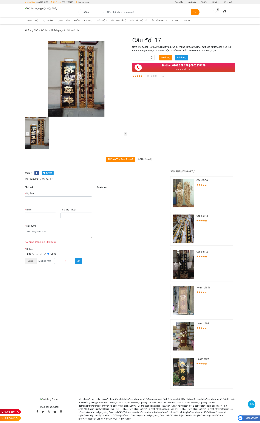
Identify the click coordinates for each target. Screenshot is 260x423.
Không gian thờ (83, 20)
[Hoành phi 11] (183, 300)
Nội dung (30, 225)
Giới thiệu (192, 2)
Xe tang (174, 20)
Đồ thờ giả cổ (118, 20)
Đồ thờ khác (158, 20)
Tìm (195, 12)
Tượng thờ (62, 20)
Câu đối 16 (202, 180)
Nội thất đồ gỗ (138, 20)
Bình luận (29, 187)
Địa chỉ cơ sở (83, 2)
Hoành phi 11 (203, 287)
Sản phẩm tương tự (182, 171)
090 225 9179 (42, 2)
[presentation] (27, 134)
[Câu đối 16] (183, 193)
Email (28, 209)
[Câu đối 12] (183, 264)
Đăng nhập (228, 2)
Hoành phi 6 (203, 323)
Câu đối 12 (202, 251)
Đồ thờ (102, 20)
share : (28, 173)
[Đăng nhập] (224, 12)
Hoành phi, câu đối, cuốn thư (65, 30)
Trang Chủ (179, 2)
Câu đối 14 (202, 216)
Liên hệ (186, 20)
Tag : (27, 179)
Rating (29, 249)
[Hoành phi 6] (183, 336)
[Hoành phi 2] (183, 372)
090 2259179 (67, 2)
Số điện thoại (68, 209)
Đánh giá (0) (145, 159)
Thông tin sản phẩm (120, 159)
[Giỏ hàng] (214, 12)
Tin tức (204, 2)
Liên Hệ (215, 2)
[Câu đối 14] (183, 229)
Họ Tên (29, 193)
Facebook (101, 187)
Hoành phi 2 (203, 359)
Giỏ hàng (165, 57)
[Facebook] (36, 173)
